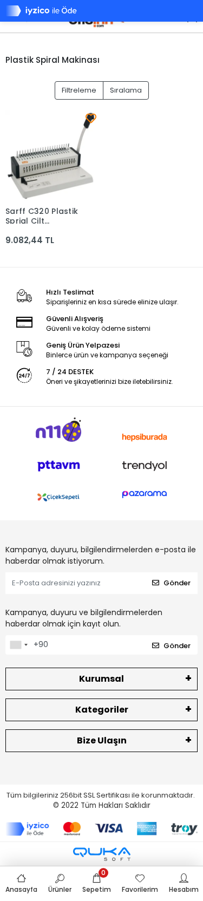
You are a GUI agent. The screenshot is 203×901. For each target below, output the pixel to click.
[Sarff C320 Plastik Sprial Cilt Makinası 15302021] (50, 155)
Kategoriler (101, 709)
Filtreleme (79, 90)
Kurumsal (101, 679)
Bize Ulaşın (102, 740)
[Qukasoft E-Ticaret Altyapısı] (101, 854)
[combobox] (18, 645)
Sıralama (126, 90)
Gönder (177, 583)
